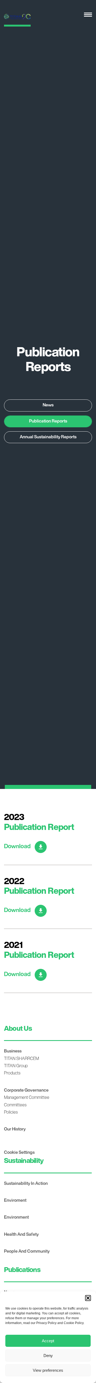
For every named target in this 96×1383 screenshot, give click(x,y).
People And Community (27, 1251)
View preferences (48, 1370)
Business (13, 1051)
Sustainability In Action (26, 1184)
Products (12, 1073)
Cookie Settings (19, 1153)
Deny (48, 1355)
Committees (15, 1105)
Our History (15, 1129)
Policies (11, 1112)
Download (17, 847)
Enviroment (15, 1201)
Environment (16, 1217)
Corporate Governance (26, 1090)
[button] (88, 1298)
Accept (48, 1340)
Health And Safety (21, 1235)
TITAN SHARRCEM (21, 1059)
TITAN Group (16, 1066)
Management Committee (26, 1098)
